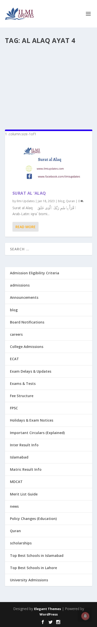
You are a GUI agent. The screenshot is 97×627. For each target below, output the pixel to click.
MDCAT (16, 481)
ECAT (14, 358)
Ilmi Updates (26, 201)
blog (61, 201)
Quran (70, 201)
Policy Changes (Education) (33, 518)
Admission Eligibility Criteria (34, 273)
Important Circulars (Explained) (37, 432)
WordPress (49, 614)
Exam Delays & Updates (30, 371)
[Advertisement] (48, 85)
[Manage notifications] (85, 616)
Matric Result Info (26, 469)
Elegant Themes (47, 609)
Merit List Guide (24, 494)
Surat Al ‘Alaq (29, 193)
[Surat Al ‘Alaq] (48, 164)
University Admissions (29, 580)
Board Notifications (27, 322)
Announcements (24, 297)
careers (16, 334)
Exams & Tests (23, 383)
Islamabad (19, 457)
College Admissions (26, 346)
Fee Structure (21, 395)
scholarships (21, 543)
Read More (25, 226)
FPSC (14, 408)
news (14, 506)
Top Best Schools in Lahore (33, 567)
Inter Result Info (24, 445)
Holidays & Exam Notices (31, 420)
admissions (20, 285)
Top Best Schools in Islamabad (36, 555)
